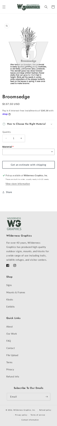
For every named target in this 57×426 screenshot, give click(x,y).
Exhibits (10, 306)
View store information (18, 183)
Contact (10, 348)
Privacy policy (21, 415)
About (9, 326)
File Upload (12, 355)
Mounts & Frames (15, 292)
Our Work (11, 333)
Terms (9, 362)
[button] (3, 6)
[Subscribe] (46, 396)
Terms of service (38, 415)
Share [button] (9, 192)
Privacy (10, 369)
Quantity (6, 132)
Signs (9, 285)
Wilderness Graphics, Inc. (24, 410)
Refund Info (12, 376)
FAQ (8, 340)
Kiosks (9, 299)
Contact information (30, 420)
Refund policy (45, 410)
